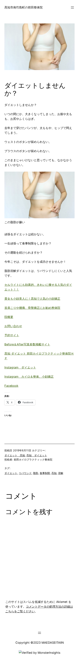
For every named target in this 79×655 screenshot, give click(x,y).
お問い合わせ (13, 326)
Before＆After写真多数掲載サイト (27, 344)
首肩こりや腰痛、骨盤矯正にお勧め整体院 (32, 308)
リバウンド (25, 473)
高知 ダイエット (36, 455)
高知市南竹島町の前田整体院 (23, 7)
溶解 (60, 473)
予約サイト (11, 335)
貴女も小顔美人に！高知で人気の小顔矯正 (32, 298)
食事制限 (45, 473)
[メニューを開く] (72, 7)
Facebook (11, 386)
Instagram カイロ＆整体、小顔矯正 (29, 376)
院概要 (8, 317)
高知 (54, 473)
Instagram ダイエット (20, 367)
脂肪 (35, 473)
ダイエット (10, 473)
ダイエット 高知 (14, 455)
